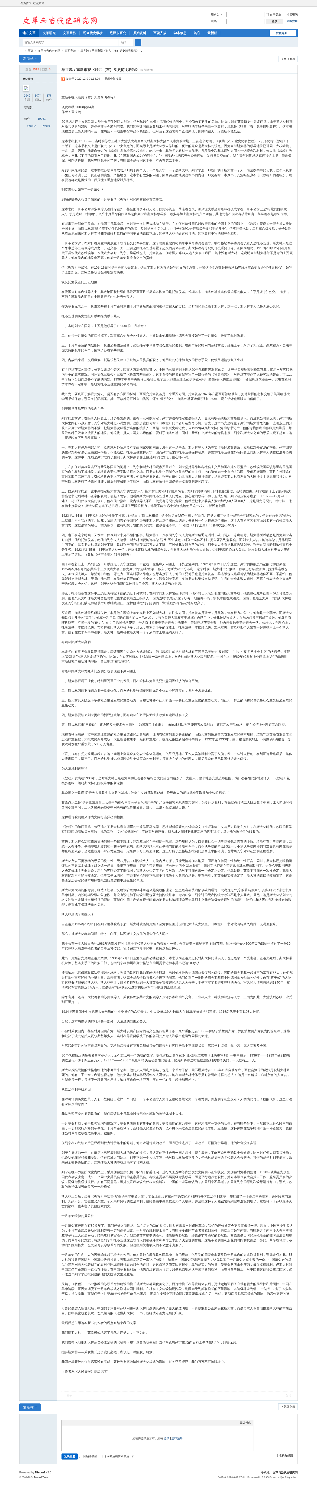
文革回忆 (69, 33)
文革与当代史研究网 (21, 50)
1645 (27, 95)
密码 (214, 21)
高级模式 (245, 1422)
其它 (197, 33)
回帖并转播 (90, 1456)
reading (28, 78)
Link (81, 1422)
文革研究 (49, 33)
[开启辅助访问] (291, 3)
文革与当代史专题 (49, 50)
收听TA (31, 126)
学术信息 (180, 33)
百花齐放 (159, 33)
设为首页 (25, 3)
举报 (288, 1395)
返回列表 (289, 59)
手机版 (265, 1472)
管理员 (28, 107)
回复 (69, 1395)
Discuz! (40, 1472)
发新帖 (28, 58)
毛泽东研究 (118, 33)
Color (70, 1422)
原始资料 (139, 33)
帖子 (124, 42)
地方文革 (29, 33)
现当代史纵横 (93, 33)
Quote (87, 1422)
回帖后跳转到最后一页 (121, 1456)
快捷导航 (281, 33)
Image (75, 1422)
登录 (166, 1438)
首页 (30, 50)
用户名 (215, 14)
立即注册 (292, 21)
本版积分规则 (284, 1455)
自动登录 (275, 14)
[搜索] (138, 42)
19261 (42, 118)
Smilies (99, 1422)
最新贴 (212, 33)
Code (93, 1422)
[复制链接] (146, 70)
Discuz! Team (41, 1477)
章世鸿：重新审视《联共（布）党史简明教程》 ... (111, 50)
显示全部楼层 (112, 78)
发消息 (46, 126)
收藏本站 (38, 3)
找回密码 (292, 14)
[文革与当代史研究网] (58, 17)
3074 (38, 95)
